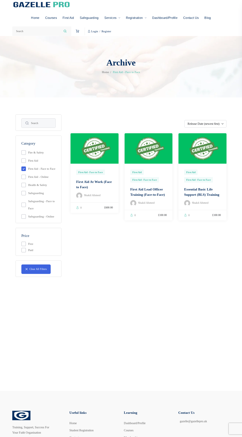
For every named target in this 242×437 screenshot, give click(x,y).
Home (105, 72)
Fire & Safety (36, 152)
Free (30, 243)
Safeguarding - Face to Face (41, 205)
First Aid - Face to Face (41, 168)
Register (106, 31)
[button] (76, 31)
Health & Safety (37, 185)
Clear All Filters (38, 269)
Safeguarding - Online (41, 216)
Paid (30, 250)
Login (94, 31)
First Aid (33, 160)
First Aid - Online (38, 176)
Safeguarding (36, 193)
